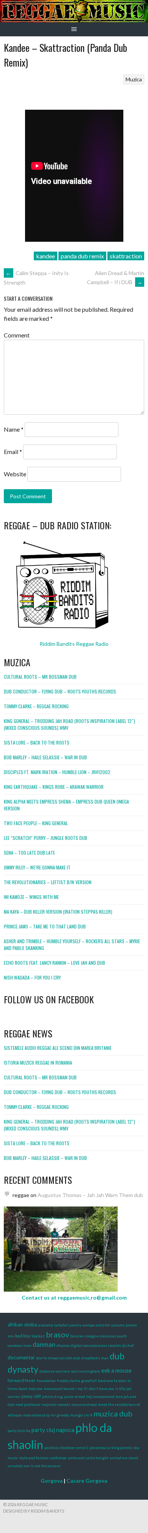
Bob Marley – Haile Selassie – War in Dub (45, 757)
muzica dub (113, 1413)
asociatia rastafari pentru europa (66, 1325)
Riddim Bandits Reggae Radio (74, 644)
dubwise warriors (54, 1371)
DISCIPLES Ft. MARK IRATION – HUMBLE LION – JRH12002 (57, 772)
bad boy (22, 1335)
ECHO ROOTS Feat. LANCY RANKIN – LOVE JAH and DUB (54, 962)
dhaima (63, 1345)
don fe (41, 1358)
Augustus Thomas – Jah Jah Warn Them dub (90, 1195)
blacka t (38, 1336)
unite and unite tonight (88, 1457)
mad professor (28, 1404)
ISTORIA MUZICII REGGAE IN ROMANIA (38, 1062)
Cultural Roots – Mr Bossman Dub (40, 676)
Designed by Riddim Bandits (33, 1510)
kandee (45, 256)
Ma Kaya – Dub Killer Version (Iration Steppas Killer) (58, 911)
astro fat (103, 1325)
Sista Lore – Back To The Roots (36, 742)
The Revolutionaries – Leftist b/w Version (47, 882)
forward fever (22, 1380)
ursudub (15, 1465)
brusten (77, 1336)
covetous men (19, 1345)
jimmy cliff (31, 1396)
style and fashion (34, 1457)
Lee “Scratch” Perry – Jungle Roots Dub (45, 838)
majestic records (56, 1404)
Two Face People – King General (36, 823)
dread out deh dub (64, 1358)
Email (13, 451)
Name (14, 429)
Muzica (134, 79)
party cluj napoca (52, 1429)
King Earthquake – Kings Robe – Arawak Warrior (54, 787)
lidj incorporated (100, 1396)
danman (44, 1344)
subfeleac (58, 1457)
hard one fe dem (112, 1380)
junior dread (74, 1396)
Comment (17, 335)
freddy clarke (68, 1380)
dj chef (128, 1345)
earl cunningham (85, 1371)
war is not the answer (42, 1465)
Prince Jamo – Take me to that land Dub (45, 926)
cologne (92, 1336)
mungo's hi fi (81, 1415)
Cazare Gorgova (86, 1480)
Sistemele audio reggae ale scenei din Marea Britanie (58, 1048)
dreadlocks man (95, 1358)
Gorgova (52, 1480)
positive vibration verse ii (66, 1447)
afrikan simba (22, 1325)
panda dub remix (82, 256)
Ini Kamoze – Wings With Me (31, 897)
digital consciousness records (96, 1345)
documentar (21, 1357)
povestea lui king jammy (111, 1447)
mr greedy (60, 1415)
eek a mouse (116, 1370)
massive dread (84, 1404)
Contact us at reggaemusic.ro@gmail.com (74, 1297)
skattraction (126, 256)
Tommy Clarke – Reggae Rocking (36, 706)
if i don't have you (99, 1388)
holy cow (35, 1388)
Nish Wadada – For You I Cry (32, 977)
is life (120, 1388)
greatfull (89, 1380)
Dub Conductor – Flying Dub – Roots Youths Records (60, 691)
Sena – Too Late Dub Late (29, 852)
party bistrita (19, 1430)
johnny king (52, 1396)
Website (15, 473)
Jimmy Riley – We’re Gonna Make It (37, 867)
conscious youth (113, 1336)
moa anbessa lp (36, 1415)
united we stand (124, 1457)
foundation (46, 1380)
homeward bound (59, 1388)
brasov (57, 1334)
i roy (79, 1388)
